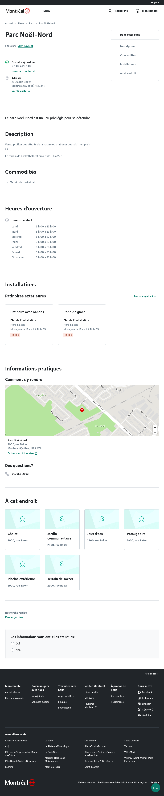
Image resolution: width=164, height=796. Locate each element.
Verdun (128, 746)
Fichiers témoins (86, 782)
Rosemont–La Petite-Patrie (99, 761)
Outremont (90, 740)
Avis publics (117, 696)
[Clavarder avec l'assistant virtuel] (155, 787)
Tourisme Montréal (89, 705)
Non (18, 650)
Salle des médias (40, 702)
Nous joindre (38, 696)
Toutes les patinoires (145, 296)
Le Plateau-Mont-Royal (57, 746)
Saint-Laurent (25, 46)
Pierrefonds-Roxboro (95, 746)
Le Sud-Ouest (52, 752)
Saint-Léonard (131, 740)
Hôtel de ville (91, 692)
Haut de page (151, 674)
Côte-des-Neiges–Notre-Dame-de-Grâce (21, 754)
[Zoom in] (155, 427)
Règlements (117, 702)
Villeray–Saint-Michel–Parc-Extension (139, 759)
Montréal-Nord (53, 767)
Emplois (62, 702)
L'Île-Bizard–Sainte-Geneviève (21, 761)
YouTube (146, 715)
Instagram (147, 698)
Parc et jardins (14, 617)
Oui (18, 643)
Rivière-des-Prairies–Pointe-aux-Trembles (100, 754)
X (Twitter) (147, 709)
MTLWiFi (89, 698)
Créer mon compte (14, 698)
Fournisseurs (64, 707)
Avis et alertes (12, 692)
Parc (31, 23)
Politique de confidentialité (112, 782)
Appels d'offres (66, 696)
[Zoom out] (155, 432)
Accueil (9, 23)
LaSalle (49, 740)
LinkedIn (146, 704)
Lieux (21, 23)
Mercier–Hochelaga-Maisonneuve (55, 759)
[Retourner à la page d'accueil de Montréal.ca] (17, 11)
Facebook (147, 692)
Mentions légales (138, 782)
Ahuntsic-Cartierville (16, 740)
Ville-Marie (130, 752)
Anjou (8, 746)
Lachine (9, 767)
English (155, 2)
